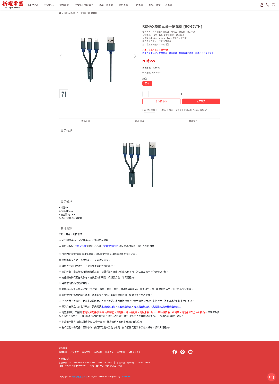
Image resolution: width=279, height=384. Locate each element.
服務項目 (63, 352)
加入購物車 (161, 101)
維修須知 (98, 352)
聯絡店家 (109, 352)
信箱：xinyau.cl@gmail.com (72, 365)
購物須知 (86, 352)
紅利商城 (74, 352)
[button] (135, 56)
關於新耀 (121, 352)
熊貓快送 (49, 4)
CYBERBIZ (126, 376)
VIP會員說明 (135, 352)
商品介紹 (85, 121)
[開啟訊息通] (271, 377)
